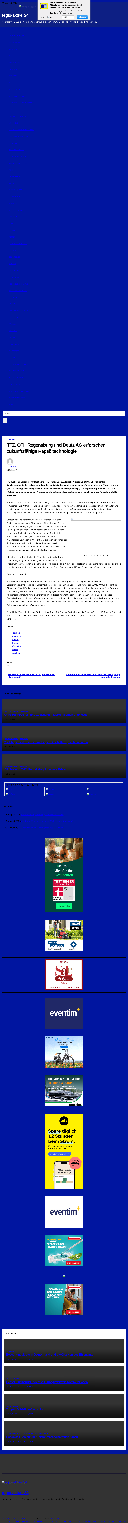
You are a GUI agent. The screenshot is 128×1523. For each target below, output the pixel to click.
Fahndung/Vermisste (17, 156)
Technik (12, 230)
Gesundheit (13, 203)
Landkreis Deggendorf (18, 136)
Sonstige (12, 358)
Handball (13, 331)
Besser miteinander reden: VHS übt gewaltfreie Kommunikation (47, 1382)
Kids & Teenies (14, 257)
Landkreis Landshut (17, 116)
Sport (13, 304)
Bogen (11, 83)
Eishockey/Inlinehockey (19, 310)
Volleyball (13, 317)
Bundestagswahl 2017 (18, 291)
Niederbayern (14, 42)
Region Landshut (16, 384)
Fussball (12, 324)
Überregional (17, 36)
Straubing (13, 76)
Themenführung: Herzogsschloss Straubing (42, 827)
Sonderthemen (18, 244)
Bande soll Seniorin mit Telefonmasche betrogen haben (42, 1437)
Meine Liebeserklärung (18, 284)
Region (14, 69)
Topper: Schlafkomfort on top (25, 1409)
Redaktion (14, 467)
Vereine (14, 297)
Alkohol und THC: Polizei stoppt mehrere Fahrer (35, 769)
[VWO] (50, 17)
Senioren (12, 264)
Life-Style (13, 217)
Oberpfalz (13, 49)
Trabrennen (14, 344)
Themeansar (54, 1518)
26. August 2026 (14, 1359)
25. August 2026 (14, 1441)
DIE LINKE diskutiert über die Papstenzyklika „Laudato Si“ (31, 676)
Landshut (13, 110)
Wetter (12, 237)
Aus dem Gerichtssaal (18, 163)
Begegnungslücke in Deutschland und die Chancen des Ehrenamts (49, 1354)
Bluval (11, 405)
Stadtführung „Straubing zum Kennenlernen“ (42, 814)
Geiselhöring (14, 89)
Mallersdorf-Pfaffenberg (20, 96)
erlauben (82, 17)
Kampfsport (14, 351)
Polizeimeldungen (16, 150)
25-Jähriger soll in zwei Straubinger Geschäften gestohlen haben (46, 742)
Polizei (14, 143)
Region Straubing (16, 378)
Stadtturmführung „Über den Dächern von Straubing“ (47, 821)
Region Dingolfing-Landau (20, 391)
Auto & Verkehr (15, 183)
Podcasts (13, 250)
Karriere (12, 224)
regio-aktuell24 (15, 15)
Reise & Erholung (16, 210)
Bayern (12, 56)
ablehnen (68, 17)
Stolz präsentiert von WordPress (15, 1518)
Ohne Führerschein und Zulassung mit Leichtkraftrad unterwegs (46, 714)
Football (13, 337)
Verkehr (12, 170)
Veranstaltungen (19, 364)
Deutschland (14, 62)
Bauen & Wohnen (15, 190)
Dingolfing (13, 123)
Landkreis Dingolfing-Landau (21, 130)
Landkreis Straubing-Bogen (20, 103)
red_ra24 (28, 1359)
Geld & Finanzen (15, 197)
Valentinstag (14, 277)
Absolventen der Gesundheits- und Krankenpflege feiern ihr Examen (93, 676)
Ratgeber (15, 177)
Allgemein (10, 1351)
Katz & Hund (14, 270)
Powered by (44, 17)
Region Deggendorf (17, 398)
